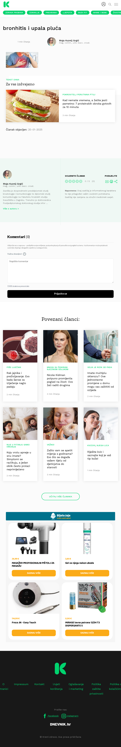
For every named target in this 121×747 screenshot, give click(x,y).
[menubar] (103, 4)
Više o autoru (10, 208)
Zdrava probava (14, 12)
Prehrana (51, 12)
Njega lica (103, 445)
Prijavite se (60, 293)
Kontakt (39, 684)
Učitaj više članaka (60, 496)
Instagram (72, 715)
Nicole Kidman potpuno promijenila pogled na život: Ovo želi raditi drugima (60, 380)
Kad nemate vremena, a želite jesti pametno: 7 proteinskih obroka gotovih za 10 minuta (87, 104)
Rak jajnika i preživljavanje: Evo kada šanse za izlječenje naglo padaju (18, 379)
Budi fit (82, 12)
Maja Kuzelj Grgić (13, 183)
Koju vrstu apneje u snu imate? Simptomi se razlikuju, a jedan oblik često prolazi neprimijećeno (19, 461)
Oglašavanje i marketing (76, 686)
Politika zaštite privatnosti (96, 689)
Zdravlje (34, 12)
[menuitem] (103, 4)
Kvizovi (91, 445)
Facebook (53, 715)
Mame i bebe (100, 12)
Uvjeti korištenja (56, 686)
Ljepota (67, 12)
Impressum (21, 684)
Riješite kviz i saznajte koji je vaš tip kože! (99, 455)
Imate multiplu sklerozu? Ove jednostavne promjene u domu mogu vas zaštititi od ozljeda (100, 381)
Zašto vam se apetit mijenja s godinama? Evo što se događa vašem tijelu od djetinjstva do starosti (60, 459)
